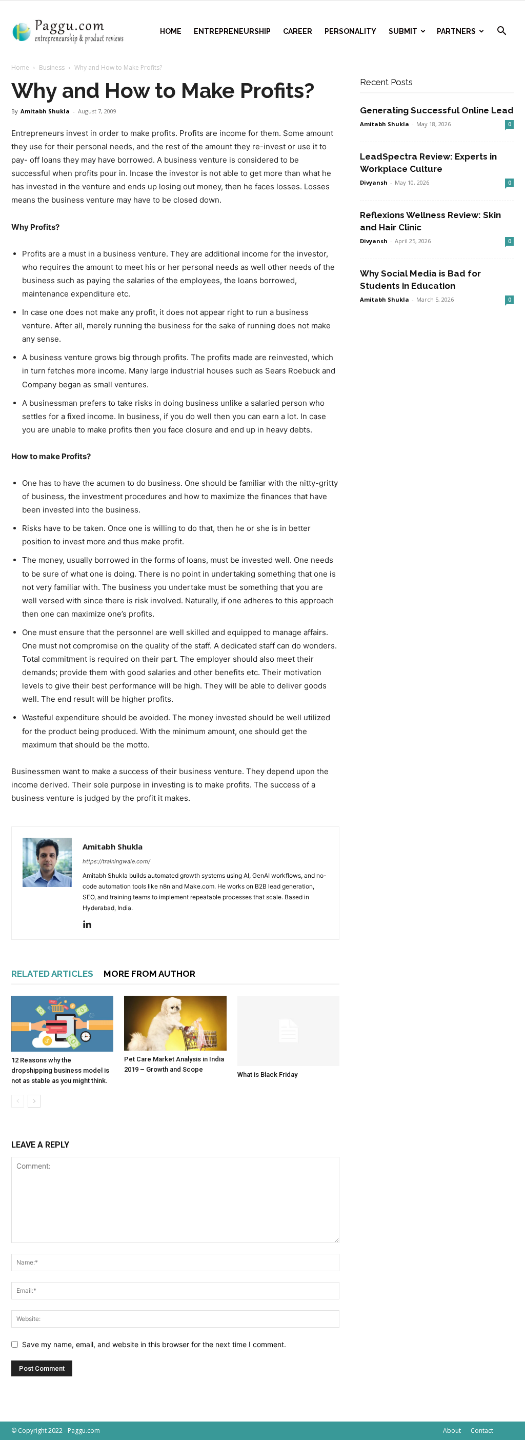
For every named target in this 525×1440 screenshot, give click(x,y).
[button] (501, 32)
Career (297, 31)
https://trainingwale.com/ (116, 861)
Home (170, 31)
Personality (350, 31)
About (452, 1430)
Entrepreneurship (232, 31)
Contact (482, 1430)
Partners (456, 31)
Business (52, 67)
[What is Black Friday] (288, 1031)
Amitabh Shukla (45, 111)
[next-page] (34, 1101)
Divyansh (374, 182)
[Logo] (70, 31)
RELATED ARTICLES (52, 974)
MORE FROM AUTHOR (149, 974)
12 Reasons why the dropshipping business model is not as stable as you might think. (60, 1070)
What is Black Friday (267, 1074)
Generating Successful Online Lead (437, 110)
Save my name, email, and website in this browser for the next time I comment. (154, 1344)
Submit (403, 31)
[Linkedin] (91, 925)
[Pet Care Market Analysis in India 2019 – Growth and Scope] (175, 1023)
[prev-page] (17, 1101)
